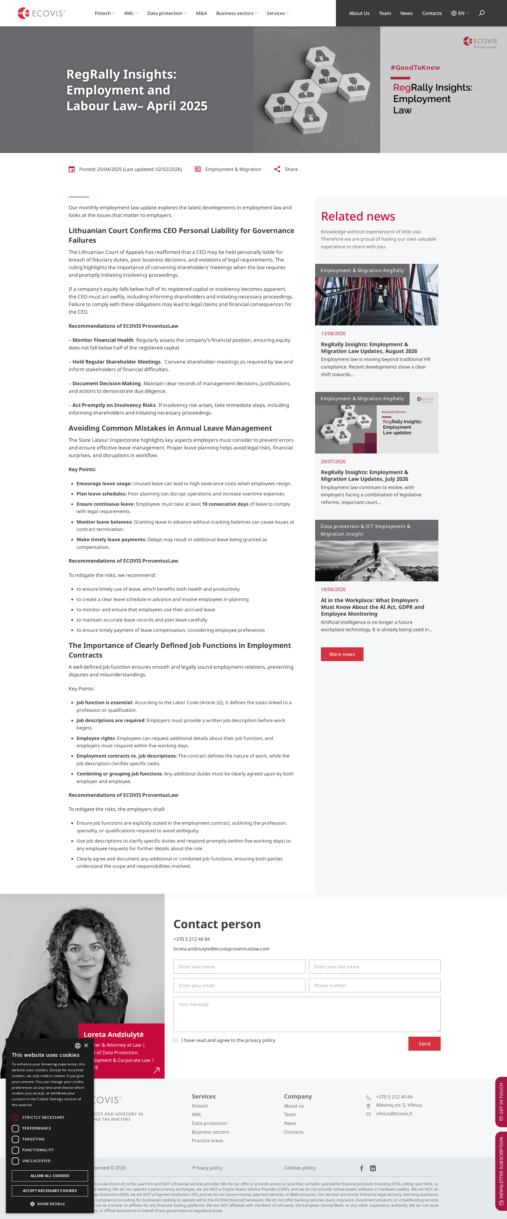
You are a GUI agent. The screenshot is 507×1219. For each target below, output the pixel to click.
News (406, 13)
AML (129, 13)
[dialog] (50, 1125)
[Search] (482, 13)
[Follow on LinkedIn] (373, 1169)
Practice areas (207, 1140)
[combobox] (78, 1046)
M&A (201, 13)
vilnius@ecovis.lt (394, 1113)
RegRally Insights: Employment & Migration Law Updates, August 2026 (369, 347)
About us (294, 1106)
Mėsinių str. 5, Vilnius (399, 1105)
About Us (359, 13)
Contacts (432, 13)
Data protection (164, 13)
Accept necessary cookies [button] (50, 1190)
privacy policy (260, 1040)
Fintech (103, 13)
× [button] (86, 1045)
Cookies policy (300, 1167)
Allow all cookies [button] (50, 1175)
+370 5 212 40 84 (191, 939)
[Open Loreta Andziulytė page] (121, 1051)
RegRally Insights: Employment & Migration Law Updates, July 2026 (364, 475)
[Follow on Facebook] (362, 1169)
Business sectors (235, 13)
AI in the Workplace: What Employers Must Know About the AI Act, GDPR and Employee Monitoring (372, 607)
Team (385, 13)
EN (461, 13)
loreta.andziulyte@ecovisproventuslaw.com (221, 948)
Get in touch (501, 1098)
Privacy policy (207, 1167)
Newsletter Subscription (501, 1167)
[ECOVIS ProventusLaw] (41, 13)
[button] (50, 1203)
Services (276, 13)
